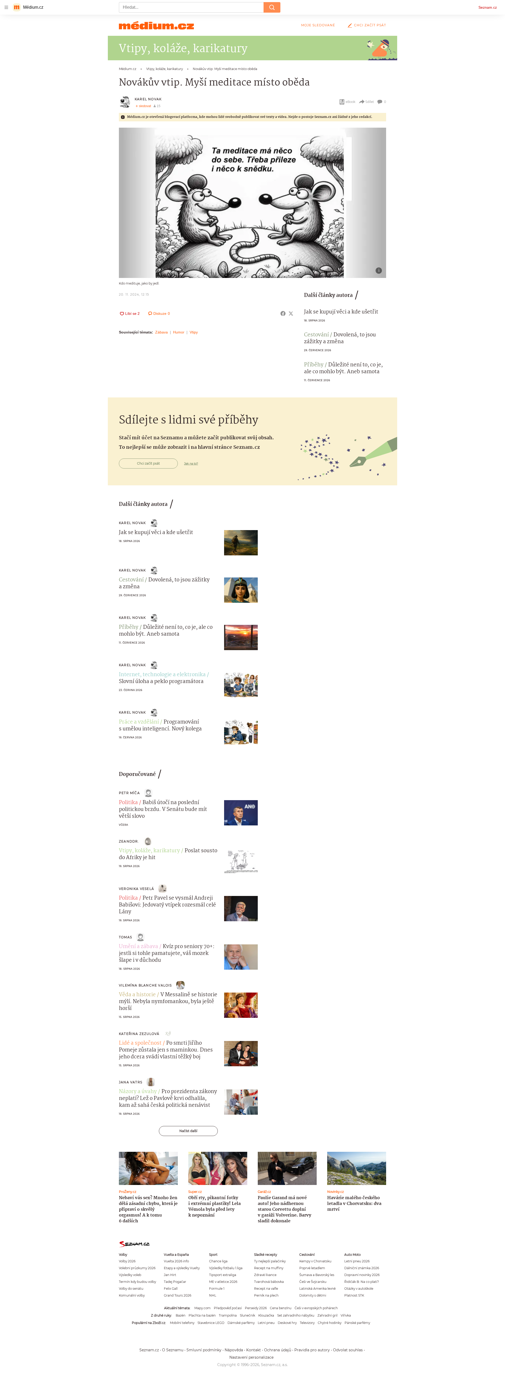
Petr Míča (129, 793)
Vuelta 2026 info (176, 1261)
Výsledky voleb (130, 1275)
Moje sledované (318, 25)
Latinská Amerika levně (317, 1289)
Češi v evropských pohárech (316, 1308)
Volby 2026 (127, 1261)
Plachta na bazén (202, 1315)
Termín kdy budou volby (137, 1282)
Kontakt (253, 1350)
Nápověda (234, 1350)
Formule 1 (216, 1289)
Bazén (180, 1315)
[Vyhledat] (272, 7)
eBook (350, 102)
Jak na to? (191, 463)
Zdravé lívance (265, 1275)
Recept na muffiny (268, 1268)
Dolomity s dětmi (312, 1295)
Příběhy (314, 365)
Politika (128, 803)
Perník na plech (266, 1295)
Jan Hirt (170, 1275)
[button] (252, 203)
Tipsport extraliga (222, 1275)
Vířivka (346, 1315)
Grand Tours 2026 (177, 1295)
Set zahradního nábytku (295, 1315)
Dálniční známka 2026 (361, 1268)
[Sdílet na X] (291, 313)
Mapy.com (202, 1308)
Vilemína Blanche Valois (145, 985)
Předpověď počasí (228, 1308)
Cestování (316, 335)
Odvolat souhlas (348, 1350)
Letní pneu (266, 1323)
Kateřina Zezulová (139, 1034)
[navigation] (6, 7)
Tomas (125, 937)
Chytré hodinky (329, 1323)
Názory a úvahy (138, 1092)
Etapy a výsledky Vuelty (182, 1268)
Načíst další (188, 1131)
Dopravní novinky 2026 (362, 1275)
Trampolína (228, 1315)
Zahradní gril (327, 1315)
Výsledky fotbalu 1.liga (226, 1268)
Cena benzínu (280, 1308)
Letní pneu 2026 (357, 1261)
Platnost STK (354, 1295)
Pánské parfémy (357, 1323)
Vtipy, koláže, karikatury (149, 851)
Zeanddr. (129, 841)
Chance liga (218, 1261)
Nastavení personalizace (251, 1357)
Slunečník (247, 1315)
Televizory (307, 1323)
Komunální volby (132, 1295)
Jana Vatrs (130, 1082)
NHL (212, 1295)
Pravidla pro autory (312, 1350)
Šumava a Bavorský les (316, 1275)
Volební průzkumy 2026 (137, 1268)
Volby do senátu (131, 1289)
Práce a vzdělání (139, 722)
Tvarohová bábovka (269, 1282)
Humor (178, 332)
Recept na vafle (266, 1289)
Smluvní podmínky (203, 1350)
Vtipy (194, 332)
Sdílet (369, 102)
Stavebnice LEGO (211, 1323)
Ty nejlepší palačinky (270, 1261)
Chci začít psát (370, 25)
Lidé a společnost (140, 1043)
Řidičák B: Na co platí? (361, 1282)
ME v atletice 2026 (223, 1282)
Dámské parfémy (241, 1323)
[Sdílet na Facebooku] (283, 313)
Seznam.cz (487, 7)
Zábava (161, 332)
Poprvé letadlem (312, 1268)
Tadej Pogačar (175, 1282)
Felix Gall (171, 1289)
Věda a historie (137, 995)
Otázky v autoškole (358, 1289)
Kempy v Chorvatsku (315, 1261)
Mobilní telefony (182, 1323)
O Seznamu (172, 1350)
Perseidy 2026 (256, 1308)
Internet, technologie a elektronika (162, 675)
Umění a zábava (138, 947)
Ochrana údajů (277, 1350)
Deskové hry (287, 1323)
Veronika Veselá (136, 889)
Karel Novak (148, 99)
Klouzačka (266, 1315)
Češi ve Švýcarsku (312, 1282)
